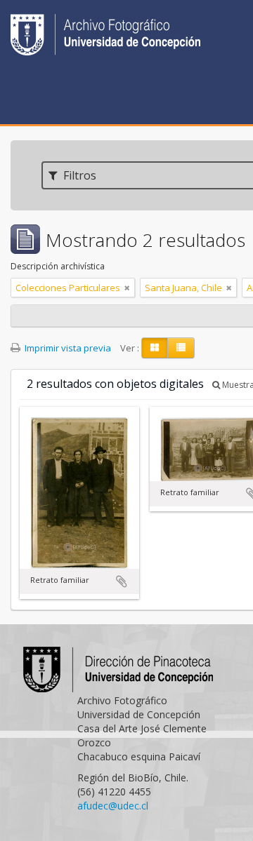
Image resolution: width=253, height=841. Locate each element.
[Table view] (181, 347)
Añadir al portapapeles (122, 581)
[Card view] (154, 347)
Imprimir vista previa (66, 348)
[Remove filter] (127, 288)
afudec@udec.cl (112, 805)
